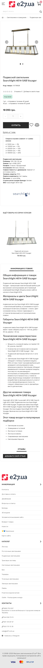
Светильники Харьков (16, 439)
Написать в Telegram (11, 636)
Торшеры (5, 574)
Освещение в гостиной (16, 428)
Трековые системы (9, 560)
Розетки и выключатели (10, 593)
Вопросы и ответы (8, 503)
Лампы (4, 588)
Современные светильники (18, 436)
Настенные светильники (11, 565)
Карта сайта (6, 536)
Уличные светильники (10, 583)
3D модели (6, 513)
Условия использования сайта (12, 517)
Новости (5, 526)
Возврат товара (7, 522)
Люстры (5, 547)
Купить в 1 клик (9, 132)
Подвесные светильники (11, 556)
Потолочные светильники (11, 551)
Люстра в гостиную (15, 431)
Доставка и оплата (9, 494)
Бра (3, 570)
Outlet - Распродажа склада (12, 597)
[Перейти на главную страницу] (2, 17)
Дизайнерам (6, 499)
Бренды (5, 508)
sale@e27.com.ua (8, 631)
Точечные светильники (10, 579)
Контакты (5, 489)
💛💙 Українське (8, 531)
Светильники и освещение (16, 17)
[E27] (21, 4)
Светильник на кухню (15, 425)
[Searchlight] (21, 202)
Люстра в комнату (14, 434)
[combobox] (21, 11)
